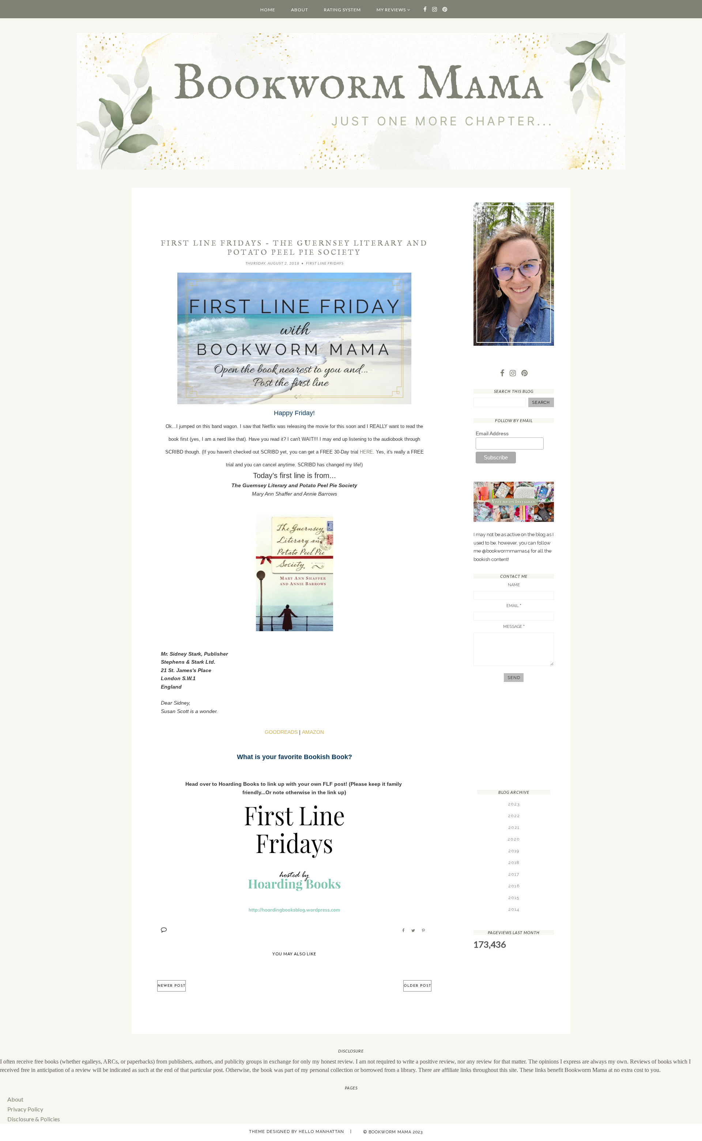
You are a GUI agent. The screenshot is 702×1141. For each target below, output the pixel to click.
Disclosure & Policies (33, 1118)
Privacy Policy (25, 1109)
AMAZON (313, 732)
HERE (366, 452)
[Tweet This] (413, 930)
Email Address (492, 433)
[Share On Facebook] (403, 930)
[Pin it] (423, 930)
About (299, 9)
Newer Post (171, 986)
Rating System (342, 9)
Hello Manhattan (321, 1131)
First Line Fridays (325, 263)
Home (267, 9)
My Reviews (391, 9)
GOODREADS (281, 732)
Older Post (417, 986)
